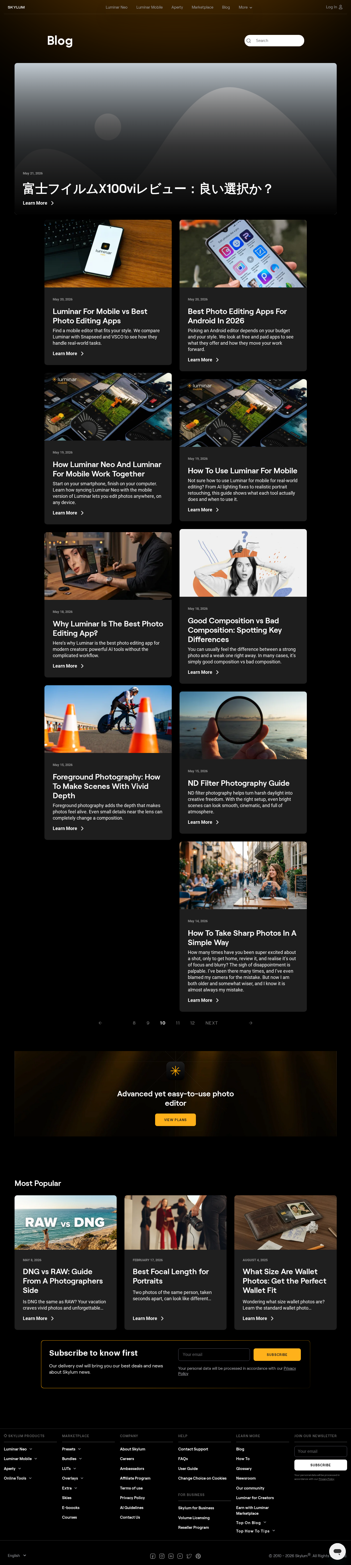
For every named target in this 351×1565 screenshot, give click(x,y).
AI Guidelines (131, 1507)
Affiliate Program (135, 1478)
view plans (175, 1120)
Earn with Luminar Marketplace (252, 1510)
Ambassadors (132, 1468)
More (243, 7)
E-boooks (71, 1507)
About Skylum (132, 1449)
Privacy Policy (132, 1497)
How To (243, 1458)
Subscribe (277, 1355)
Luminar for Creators (255, 1497)
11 (178, 1023)
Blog (240, 1449)
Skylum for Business (196, 1507)
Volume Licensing (194, 1517)
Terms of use (131, 1488)
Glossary (244, 1468)
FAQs (183, 1458)
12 (192, 1023)
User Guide (188, 1468)
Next (212, 1023)
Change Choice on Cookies (202, 1478)
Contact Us (130, 1517)
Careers (127, 1458)
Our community (250, 1488)
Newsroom (246, 1478)
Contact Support (193, 1449)
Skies (66, 1497)
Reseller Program (193, 1527)
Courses (69, 1517)
